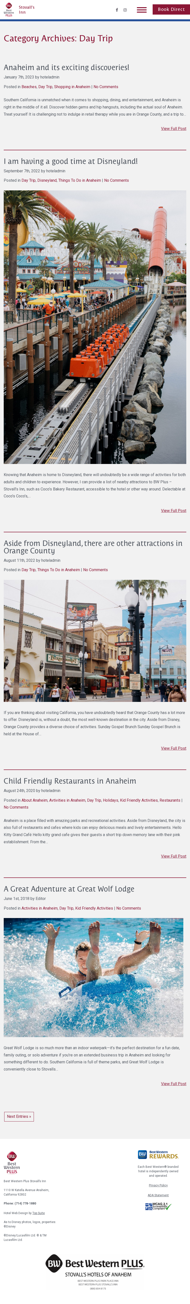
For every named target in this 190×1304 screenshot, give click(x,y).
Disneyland (47, 180)
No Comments (106, 86)
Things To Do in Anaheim (79, 180)
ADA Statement (158, 1195)
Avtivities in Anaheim (67, 800)
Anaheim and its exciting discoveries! (66, 67)
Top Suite (38, 1213)
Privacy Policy (158, 1185)
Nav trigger (142, 9)
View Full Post (173, 128)
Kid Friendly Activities (139, 800)
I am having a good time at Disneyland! (71, 161)
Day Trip (45, 86)
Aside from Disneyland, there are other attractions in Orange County (93, 547)
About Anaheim (35, 800)
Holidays (110, 800)
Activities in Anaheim (40, 908)
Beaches (29, 86)
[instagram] (125, 10)
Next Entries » (19, 1116)
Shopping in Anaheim (72, 86)
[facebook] (117, 10)
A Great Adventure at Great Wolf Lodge (69, 889)
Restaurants (170, 800)
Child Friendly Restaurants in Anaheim (70, 781)
